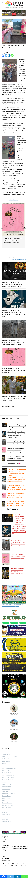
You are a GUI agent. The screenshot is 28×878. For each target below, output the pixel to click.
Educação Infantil (7, 784)
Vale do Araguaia (6, 821)
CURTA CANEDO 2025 (8, 780)
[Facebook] (3, 55)
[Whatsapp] (12, 55)
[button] (2, 227)
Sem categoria (6, 814)
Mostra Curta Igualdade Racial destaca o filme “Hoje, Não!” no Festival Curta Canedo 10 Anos (15, 458)
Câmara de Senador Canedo (9, 756)
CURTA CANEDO (6, 770)
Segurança (4, 812)
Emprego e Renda (6, 786)
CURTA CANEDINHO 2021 (9, 768)
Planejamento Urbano (8, 805)
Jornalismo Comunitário (8, 793)
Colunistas (4, 766)
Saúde (3, 810)
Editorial (4, 782)
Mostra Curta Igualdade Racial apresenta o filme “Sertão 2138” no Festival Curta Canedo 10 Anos (16, 442)
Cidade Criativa (6, 759)
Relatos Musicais (6, 807)
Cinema (4, 763)
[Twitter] (6, 55)
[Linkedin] (9, 55)
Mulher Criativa (6, 798)
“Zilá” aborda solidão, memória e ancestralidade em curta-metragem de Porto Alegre (16, 450)
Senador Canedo (6, 817)
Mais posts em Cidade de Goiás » (19, 259)
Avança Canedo (6, 754)
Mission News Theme (9, 872)
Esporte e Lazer (6, 789)
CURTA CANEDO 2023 (8, 775)
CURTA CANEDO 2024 (8, 777)
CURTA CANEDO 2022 (8, 773)
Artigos (4, 752)
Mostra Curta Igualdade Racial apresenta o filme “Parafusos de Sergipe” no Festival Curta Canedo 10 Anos (19, 530)
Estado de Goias (6, 791)
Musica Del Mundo (7, 803)
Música (3, 800)
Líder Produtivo (6, 796)
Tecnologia (5, 819)
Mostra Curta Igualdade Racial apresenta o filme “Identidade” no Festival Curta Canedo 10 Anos (12, 284)
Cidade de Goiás (13, 200)
